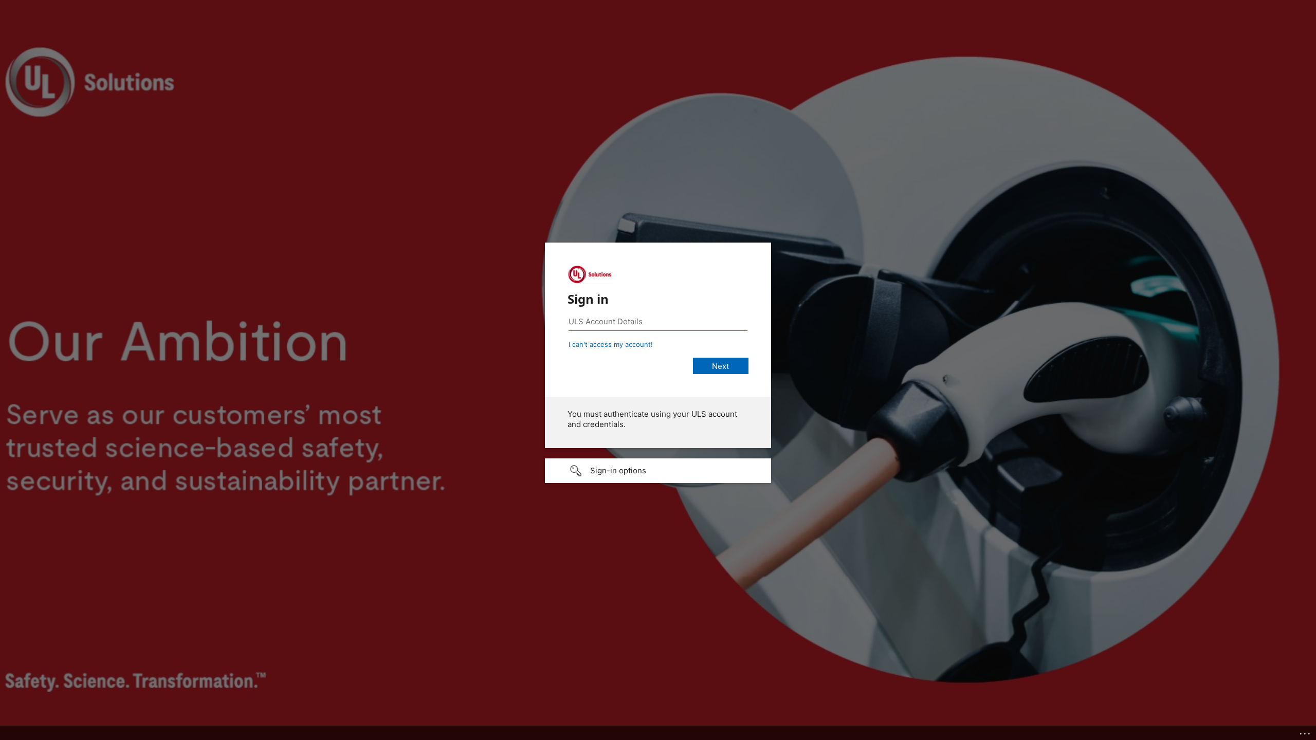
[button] (658, 470)
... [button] (1306, 731)
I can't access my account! (611, 344)
